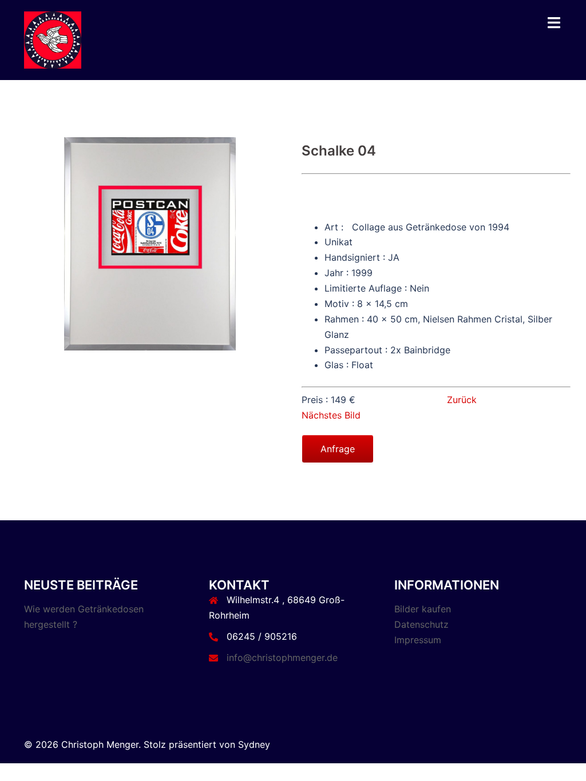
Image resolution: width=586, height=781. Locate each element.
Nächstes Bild (331, 415)
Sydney (254, 744)
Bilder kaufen (422, 609)
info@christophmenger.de (282, 657)
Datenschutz (421, 624)
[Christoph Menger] (52, 39)
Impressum (417, 639)
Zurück (459, 399)
